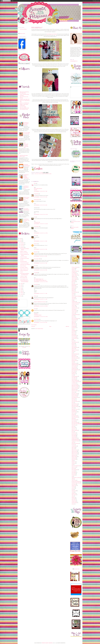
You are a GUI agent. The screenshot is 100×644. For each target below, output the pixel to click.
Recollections (74, 432)
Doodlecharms (74, 327)
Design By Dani (74, 319)
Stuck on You (74, 467)
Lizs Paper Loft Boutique (76, 381)
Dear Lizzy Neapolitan (75, 318)
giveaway (73, 343)
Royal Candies (74, 434)
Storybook (73, 463)
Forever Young (74, 336)
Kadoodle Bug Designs (75, 369)
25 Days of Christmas (75, 267)
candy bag (73, 297)
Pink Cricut (73, 413)
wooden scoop (74, 501)
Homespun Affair (74, 360)
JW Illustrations (74, 368)
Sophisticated (74, 457)
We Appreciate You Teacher (24, 258)
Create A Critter (74, 310)
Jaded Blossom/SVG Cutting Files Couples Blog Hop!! (26, 145)
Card (72, 300)
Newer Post (33, 326)
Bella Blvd (73, 285)
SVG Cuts (73, 468)
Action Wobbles (74, 273)
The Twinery (74, 484)
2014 (20, 238)
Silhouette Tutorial (75, 452)
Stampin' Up (74, 461)
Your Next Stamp (74, 502)
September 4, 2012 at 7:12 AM (40, 293)
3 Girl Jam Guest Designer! (24, 262)
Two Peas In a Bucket (23, 29)
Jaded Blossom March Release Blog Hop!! (26, 123)
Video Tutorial (74, 494)
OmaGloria (35, 313)
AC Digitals (73, 272)
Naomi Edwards (36, 319)
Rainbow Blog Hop (75, 430)
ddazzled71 (36, 251)
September (22, 247)
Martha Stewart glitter (75, 386)
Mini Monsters (74, 389)
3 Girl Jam (36, 173)
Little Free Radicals (75, 380)
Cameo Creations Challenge (76, 296)
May (21, 288)
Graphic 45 (73, 344)
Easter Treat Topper (23, 106)
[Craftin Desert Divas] (76, 185)
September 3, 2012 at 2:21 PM (40, 249)
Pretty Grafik (74, 421)
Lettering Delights (74, 376)
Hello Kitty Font (74, 356)
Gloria (35, 308)
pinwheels (73, 414)
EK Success (73, 332)
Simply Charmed (74, 456)
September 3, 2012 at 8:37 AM (40, 191)
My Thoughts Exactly (75, 397)
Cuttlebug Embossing (75, 314)
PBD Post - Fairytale (23, 251)
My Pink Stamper (74, 394)
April (21, 289)
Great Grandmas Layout (24, 279)
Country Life (74, 306)
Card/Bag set (74, 301)
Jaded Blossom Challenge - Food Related (26, 220)
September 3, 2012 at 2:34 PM (40, 256)
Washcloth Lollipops (23, 256)
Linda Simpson (36, 226)
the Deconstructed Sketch (76, 481)
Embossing (73, 334)
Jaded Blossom (74, 363)
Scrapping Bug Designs (75, 439)
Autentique (73, 280)
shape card (73, 448)
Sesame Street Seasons (75, 443)
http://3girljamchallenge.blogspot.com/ (40, 280)
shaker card (73, 447)
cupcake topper (74, 311)
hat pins (73, 351)
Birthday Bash (74, 286)
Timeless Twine (74, 485)
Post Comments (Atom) (39, 328)
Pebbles (73, 407)
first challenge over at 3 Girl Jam (52, 34)
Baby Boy (21, 259)
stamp (73, 460)
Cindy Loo (73, 305)
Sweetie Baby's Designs (47, 642)
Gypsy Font (73, 346)
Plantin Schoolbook (75, 417)
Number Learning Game (24, 270)
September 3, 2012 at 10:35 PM (41, 281)
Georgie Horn (36, 193)
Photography (74, 410)
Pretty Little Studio (75, 422)
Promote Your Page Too (21, 49)
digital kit (73, 322)
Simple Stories (74, 455)
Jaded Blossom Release (75, 364)
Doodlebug (73, 326)
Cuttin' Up (73, 313)
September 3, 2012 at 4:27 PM (40, 263)
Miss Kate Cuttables (75, 390)
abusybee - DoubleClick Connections (40, 301)
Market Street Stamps (75, 385)
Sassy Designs (74, 435)
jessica (35, 265)
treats (72, 489)
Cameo (73, 294)
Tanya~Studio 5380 (37, 258)
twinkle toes (74, 493)
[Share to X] (45, 172)
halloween (73, 348)
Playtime (73, 418)
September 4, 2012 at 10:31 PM (41, 316)
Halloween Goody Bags (24, 252)
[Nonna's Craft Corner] (76, 527)
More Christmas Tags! (23, 277)
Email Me (35, 189)
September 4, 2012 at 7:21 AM (40, 299)
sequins (73, 442)
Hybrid (73, 361)
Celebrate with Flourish (75, 302)
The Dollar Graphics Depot (76, 482)
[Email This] (43, 172)
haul (72, 352)
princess (73, 426)
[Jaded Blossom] (76, 83)
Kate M (35, 235)
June (21, 286)
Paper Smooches (74, 405)
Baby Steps (73, 281)
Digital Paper (74, 323)
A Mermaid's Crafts (37, 222)
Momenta (73, 392)
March (22, 291)
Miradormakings (36, 199)
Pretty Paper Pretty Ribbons (76, 423)
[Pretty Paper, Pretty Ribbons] (76, 565)
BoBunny (73, 290)
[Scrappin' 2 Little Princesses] (21, 48)
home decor (73, 359)
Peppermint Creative (75, 409)
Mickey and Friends (75, 388)
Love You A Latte (74, 384)
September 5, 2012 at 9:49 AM (40, 322)
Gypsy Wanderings (75, 347)
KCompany (73, 372)
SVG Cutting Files (74, 469)
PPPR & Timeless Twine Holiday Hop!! (26, 198)
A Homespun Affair (75, 271)
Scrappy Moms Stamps (75, 440)
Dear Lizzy (73, 317)
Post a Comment (34, 324)
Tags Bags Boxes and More (76, 477)
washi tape (73, 498)
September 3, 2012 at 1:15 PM (40, 241)
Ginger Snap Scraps (75, 342)
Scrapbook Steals (74, 438)
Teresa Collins (74, 480)
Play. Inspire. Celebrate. (24, 267)
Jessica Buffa (36, 284)
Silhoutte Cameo (48, 173)
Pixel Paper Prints (74, 415)
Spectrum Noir (74, 459)
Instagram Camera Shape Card (24, 99)
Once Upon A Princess (75, 401)
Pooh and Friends (74, 419)
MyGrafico (73, 398)
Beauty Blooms (74, 284)
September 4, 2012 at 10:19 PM (41, 306)
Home (50, 326)
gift (72, 339)
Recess (73, 431)
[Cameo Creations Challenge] (24, 368)
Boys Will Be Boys (75, 292)
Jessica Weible (74, 367)
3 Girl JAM (36, 272)
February (22, 292)
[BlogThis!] (44, 172)
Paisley (73, 402)
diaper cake (73, 321)
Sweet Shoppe (74, 472)
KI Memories (74, 373)
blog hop (73, 289)
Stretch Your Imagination (76, 465)
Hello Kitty (73, 355)
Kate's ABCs (74, 371)
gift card (73, 340)
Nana (35, 183)
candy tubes (73, 298)
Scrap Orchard (74, 436)
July (21, 285)
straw (72, 464)
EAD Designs (74, 330)
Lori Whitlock (74, 382)
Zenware (73, 503)
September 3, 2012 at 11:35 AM (41, 223)
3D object (73, 269)
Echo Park (73, 331)
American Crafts (74, 277)
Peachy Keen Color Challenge (25, 264)
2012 (20, 241)
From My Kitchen (74, 338)
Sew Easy (73, 444)
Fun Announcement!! (23, 261)
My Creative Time (74, 393)
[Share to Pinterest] (47, 172)
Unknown (35, 243)
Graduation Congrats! (23, 276)
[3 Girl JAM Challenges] (24, 384)
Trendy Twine (74, 490)
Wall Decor (73, 497)
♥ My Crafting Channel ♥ (38, 188)
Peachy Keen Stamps (75, 406)
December (22, 242)
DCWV (73, 315)
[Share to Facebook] (46, 172)
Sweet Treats (74, 473)
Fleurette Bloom (74, 335)
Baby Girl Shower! (23, 265)
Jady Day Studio (74, 365)
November (22, 244)
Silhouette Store (74, 451)
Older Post (67, 326)
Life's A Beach (74, 377)
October (22, 245)
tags (72, 476)
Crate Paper (73, 309)
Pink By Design (41, 173)
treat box (73, 488)
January (22, 294)
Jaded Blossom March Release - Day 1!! (26, 187)
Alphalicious (74, 276)
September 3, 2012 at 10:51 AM (41, 214)
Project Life (73, 427)
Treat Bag (73, 486)
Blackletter (73, 288)
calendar (73, 293)
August (22, 283)
